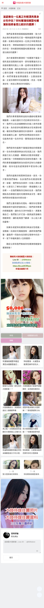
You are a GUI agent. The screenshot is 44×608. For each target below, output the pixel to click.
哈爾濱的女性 (33, 335)
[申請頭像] (38, 534)
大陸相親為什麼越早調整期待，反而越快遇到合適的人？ (32, 389)
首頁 (5, 8)
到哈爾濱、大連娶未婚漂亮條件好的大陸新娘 (11, 364)
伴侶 (11, 335)
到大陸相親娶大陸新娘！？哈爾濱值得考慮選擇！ (32, 432)
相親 (11, 340)
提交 (11, 557)
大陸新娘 (12, 8)
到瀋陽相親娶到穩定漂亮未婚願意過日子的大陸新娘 (12, 453)
